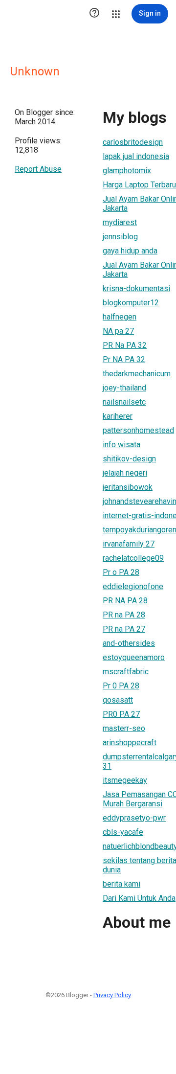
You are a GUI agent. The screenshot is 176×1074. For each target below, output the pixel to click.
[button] (94, 13)
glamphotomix (127, 170)
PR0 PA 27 (121, 714)
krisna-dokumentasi (136, 288)
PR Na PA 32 (125, 345)
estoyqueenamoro (134, 657)
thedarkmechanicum (137, 373)
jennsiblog (120, 236)
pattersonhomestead (138, 430)
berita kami (121, 884)
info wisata (121, 444)
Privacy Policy (112, 995)
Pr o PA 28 (121, 572)
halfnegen (119, 316)
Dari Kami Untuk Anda (139, 898)
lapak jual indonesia (136, 156)
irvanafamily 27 (128, 543)
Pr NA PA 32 (124, 359)
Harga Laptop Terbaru (139, 184)
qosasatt (118, 700)
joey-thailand (124, 387)
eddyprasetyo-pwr (134, 818)
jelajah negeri (125, 473)
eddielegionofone (133, 586)
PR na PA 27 (124, 629)
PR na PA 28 (124, 614)
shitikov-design (129, 458)
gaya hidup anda (130, 250)
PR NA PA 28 (125, 600)
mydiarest (120, 222)
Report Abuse (38, 169)
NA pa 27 (118, 331)
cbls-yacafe (123, 832)
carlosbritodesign (133, 142)
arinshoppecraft (129, 742)
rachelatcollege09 (133, 558)
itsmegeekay (125, 780)
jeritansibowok (128, 487)
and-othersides (129, 643)
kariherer (117, 416)
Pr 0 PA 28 (121, 685)
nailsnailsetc (124, 402)
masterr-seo (124, 728)
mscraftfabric (126, 671)
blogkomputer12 (131, 302)
